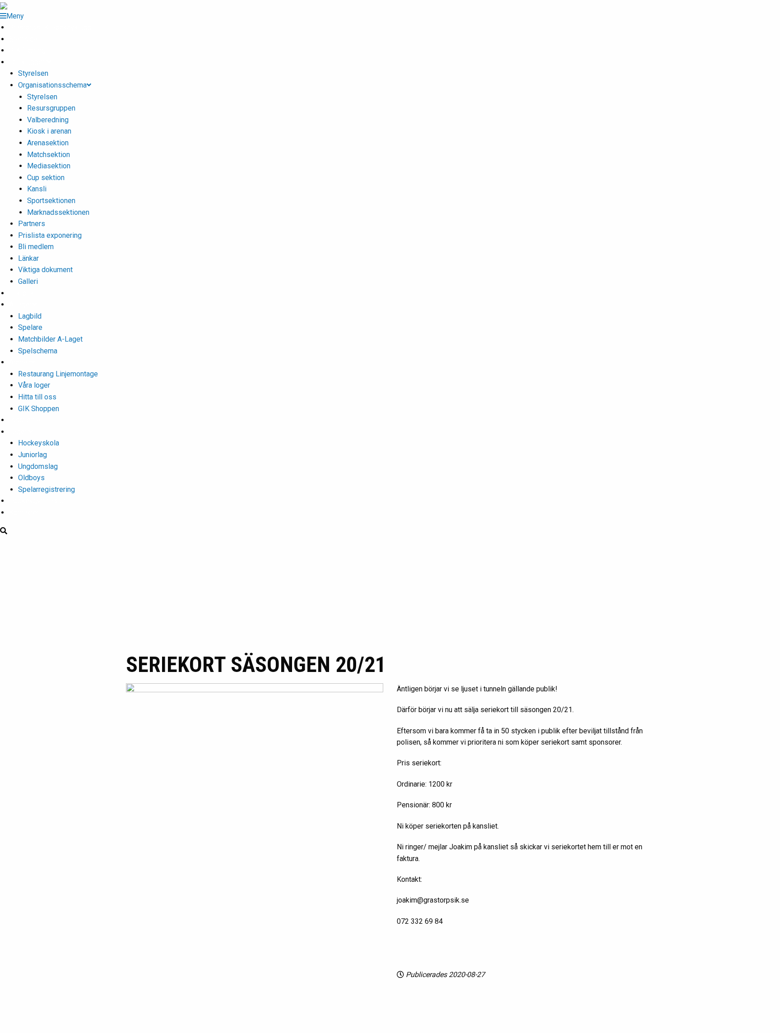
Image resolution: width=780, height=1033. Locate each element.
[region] (390, 593)
